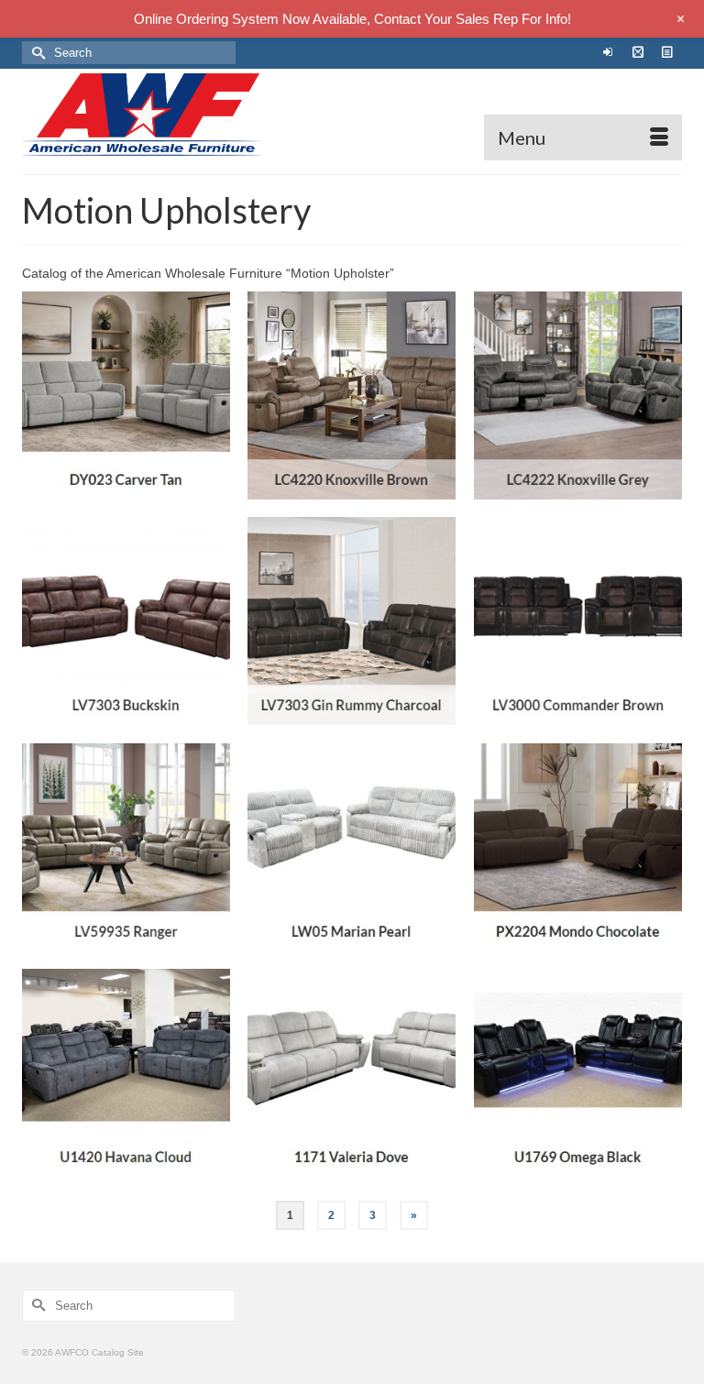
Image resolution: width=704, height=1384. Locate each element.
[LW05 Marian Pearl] (352, 847)
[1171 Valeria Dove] (352, 1073)
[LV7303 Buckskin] (126, 621)
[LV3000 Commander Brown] (578, 621)
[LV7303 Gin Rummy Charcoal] (352, 621)
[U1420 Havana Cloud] (126, 1073)
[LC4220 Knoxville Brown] (352, 395)
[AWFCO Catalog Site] (352, 114)
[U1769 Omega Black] (578, 1073)
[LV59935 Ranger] (126, 847)
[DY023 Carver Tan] (126, 395)
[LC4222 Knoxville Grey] (578, 395)
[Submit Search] (36, 52)
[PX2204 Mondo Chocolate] (578, 847)
